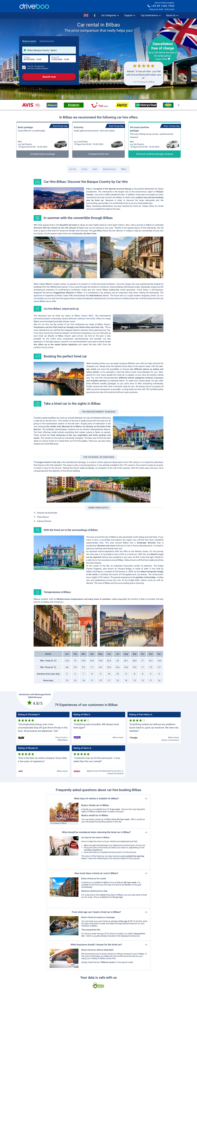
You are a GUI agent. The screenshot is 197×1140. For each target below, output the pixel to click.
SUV (122, 554)
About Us (170, 15)
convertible (38, 298)
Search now (49, 76)
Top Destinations (149, 15)
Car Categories (108, 15)
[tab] (29, 40)
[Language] (86, 15)
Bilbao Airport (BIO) (84, 315)
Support (128, 15)
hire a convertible (102, 540)
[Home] (34, 6)
